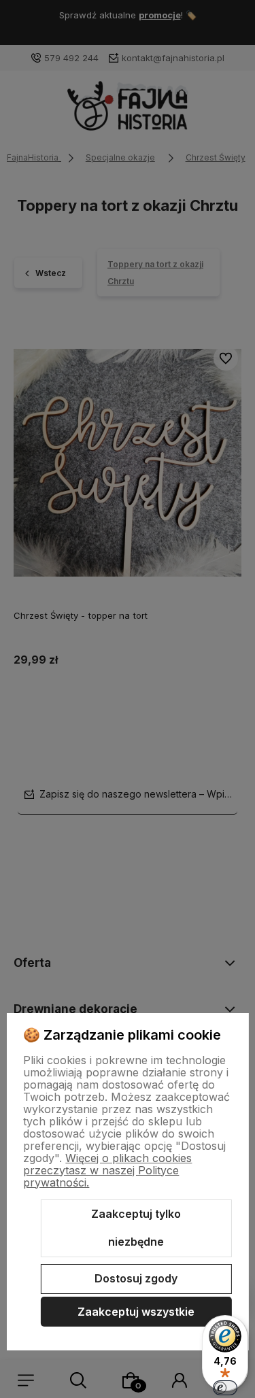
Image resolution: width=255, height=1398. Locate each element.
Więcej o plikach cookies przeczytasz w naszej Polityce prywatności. (107, 1170)
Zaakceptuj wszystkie (136, 1311)
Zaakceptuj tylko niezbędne (136, 1228)
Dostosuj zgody (136, 1278)
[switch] (225, 1387)
